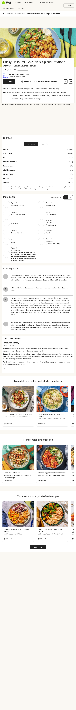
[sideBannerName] (38, 120)
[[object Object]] (65, 81)
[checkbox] (4, 70)
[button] (38, 196)
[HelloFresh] (6, 2)
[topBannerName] (38, 22)
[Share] (71, 81)
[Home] (3, 13)
